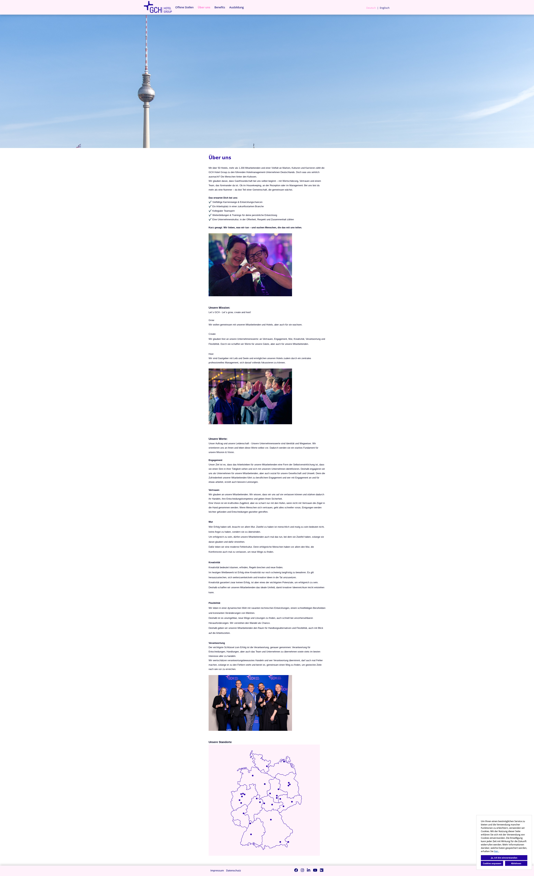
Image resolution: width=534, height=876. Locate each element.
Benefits (219, 7)
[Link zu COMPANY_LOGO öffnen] (157, 7)
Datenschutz (233, 870)
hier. (496, 851)
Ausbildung (236, 7)
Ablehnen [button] (516, 863)
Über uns (204, 7)
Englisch (385, 7)
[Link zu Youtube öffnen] (315, 870)
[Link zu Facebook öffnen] (296, 870)
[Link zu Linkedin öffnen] (308, 870)
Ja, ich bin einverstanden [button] (504, 857)
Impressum (217, 870)
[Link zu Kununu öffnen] (321, 870)
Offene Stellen (184, 7)
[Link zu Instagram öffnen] (302, 870)
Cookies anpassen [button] (492, 863)
